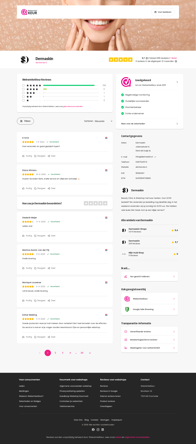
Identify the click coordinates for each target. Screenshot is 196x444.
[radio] (111, 59)
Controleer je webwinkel (71, 401)
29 (82, 352)
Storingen (104, 420)
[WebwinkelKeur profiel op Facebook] (93, 429)
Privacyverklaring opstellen (72, 391)
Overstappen (106, 406)
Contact (94, 420)
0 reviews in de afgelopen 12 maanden (155, 61)
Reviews (104, 386)
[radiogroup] (120, 59)
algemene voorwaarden (137, 437)
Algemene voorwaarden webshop (75, 386)
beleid (118, 437)
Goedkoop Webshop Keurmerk (74, 396)
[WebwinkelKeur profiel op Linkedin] (102, 429)
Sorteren (88, 121)
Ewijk (146, 150)
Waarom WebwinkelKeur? (31, 396)
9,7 (145, 58)
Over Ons (78, 420)
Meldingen (24, 391)
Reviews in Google (108, 391)
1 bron (174, 58)
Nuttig (28, 155)
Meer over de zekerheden (133, 123)
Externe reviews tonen (110, 396)
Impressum (116, 420)
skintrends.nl (41, 62)
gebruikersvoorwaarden (73, 106)
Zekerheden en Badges (30, 401)
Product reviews (107, 401)
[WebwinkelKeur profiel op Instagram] (98, 429)
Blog (87, 420)
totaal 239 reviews (159, 58)
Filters (27, 121)
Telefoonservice (67, 406)
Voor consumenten (28, 406)
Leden (22, 386)
